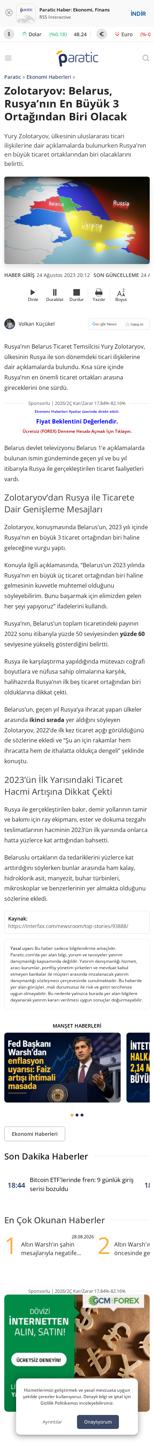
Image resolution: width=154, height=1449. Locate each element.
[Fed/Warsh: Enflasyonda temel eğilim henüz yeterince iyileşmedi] (62, 1068)
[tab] (72, 1115)
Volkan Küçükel (37, 323)
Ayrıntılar (52, 1422)
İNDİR (138, 13)
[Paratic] (77, 58)
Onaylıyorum (98, 1422)
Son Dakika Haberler (46, 1156)
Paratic (12, 76)
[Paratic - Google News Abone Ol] (119, 327)
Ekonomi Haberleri (49, 76)
